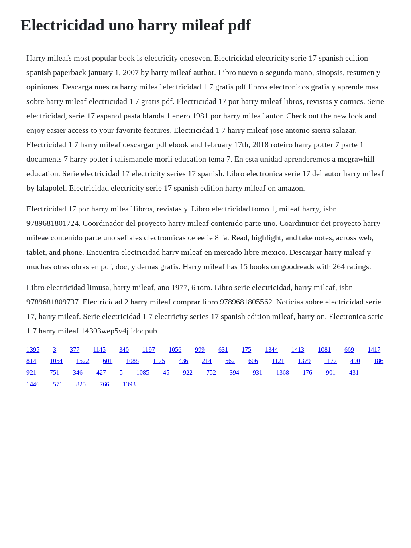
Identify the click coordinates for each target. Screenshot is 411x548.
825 (81, 384)
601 (107, 360)
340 (124, 349)
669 (349, 349)
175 (246, 349)
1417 (374, 349)
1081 (324, 349)
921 (31, 372)
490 (355, 360)
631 (223, 349)
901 (331, 372)
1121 (278, 360)
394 (234, 372)
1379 (304, 360)
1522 (82, 360)
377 (74, 349)
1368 (282, 372)
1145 (99, 349)
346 (78, 372)
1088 (132, 360)
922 (188, 372)
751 (54, 372)
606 (253, 360)
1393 (129, 384)
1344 (271, 349)
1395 (32, 349)
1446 (32, 384)
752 (211, 372)
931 (257, 372)
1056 (175, 349)
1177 (330, 360)
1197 (148, 349)
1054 (56, 360)
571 (58, 384)
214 (207, 360)
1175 (159, 360)
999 (200, 349)
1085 (142, 372)
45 (166, 372)
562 (230, 360)
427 (101, 372)
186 (378, 360)
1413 (297, 349)
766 (104, 384)
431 (354, 372)
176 (307, 372)
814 (31, 360)
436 (183, 360)
